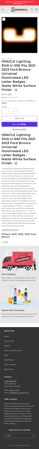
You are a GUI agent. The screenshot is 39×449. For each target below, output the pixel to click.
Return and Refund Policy (13, 350)
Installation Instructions (10, 230)
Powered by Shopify (25, 445)
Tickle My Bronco (17, 445)
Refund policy (9, 369)
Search (6, 336)
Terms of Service (10, 364)
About (6, 355)
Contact (7, 346)
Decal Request (9, 360)
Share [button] (6, 242)
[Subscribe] (32, 435)
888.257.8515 (14, 390)
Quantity (4, 107)
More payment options (19, 129)
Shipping (4, 97)
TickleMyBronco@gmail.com (19, 393)
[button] (2, 9)
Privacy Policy (9, 341)
